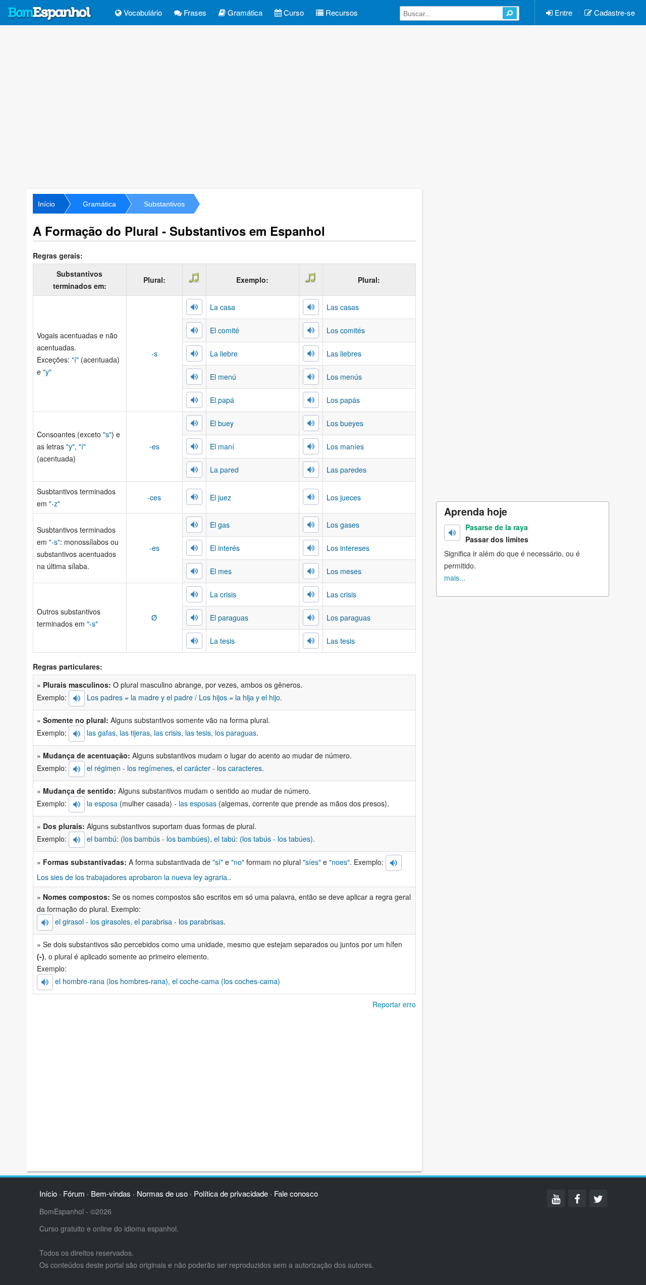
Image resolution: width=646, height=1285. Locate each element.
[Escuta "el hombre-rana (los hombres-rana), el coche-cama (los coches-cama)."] (45, 982)
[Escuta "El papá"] (194, 400)
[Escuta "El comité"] (194, 330)
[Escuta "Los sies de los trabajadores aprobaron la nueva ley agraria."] (394, 863)
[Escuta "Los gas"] (311, 525)
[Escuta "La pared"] (194, 469)
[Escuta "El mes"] (194, 571)
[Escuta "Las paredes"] (311, 469)
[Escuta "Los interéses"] (311, 548)
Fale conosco (296, 1193)
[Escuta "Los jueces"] (311, 497)
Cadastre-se (613, 12)
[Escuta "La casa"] (194, 307)
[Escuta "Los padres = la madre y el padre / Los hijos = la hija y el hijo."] (77, 698)
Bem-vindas (111, 1193)
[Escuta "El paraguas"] (194, 617)
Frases (194, 12)
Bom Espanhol (50, 13)
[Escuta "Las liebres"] (311, 353)
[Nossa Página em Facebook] (577, 1198)
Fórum (74, 1193)
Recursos (341, 12)
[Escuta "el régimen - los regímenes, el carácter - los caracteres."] (77, 769)
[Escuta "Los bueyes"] (311, 423)
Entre (562, 12)
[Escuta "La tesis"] (194, 641)
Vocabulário (142, 12)
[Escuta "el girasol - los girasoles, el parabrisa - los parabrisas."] (45, 922)
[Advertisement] (323, 106)
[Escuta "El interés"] (194, 548)
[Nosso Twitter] (598, 1198)
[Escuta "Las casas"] (311, 307)
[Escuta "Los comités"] (311, 330)
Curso (293, 12)
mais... (454, 578)
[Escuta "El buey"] (194, 423)
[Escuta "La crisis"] (194, 594)
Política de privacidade (231, 1193)
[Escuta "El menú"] (194, 377)
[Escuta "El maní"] (194, 446)
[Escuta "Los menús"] (311, 377)
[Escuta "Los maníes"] (311, 446)
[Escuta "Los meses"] (311, 571)
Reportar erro (394, 1004)
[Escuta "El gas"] (194, 525)
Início (46, 204)
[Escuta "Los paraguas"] (311, 617)
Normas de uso (162, 1193)
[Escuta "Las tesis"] (311, 641)
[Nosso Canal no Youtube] (556, 1198)
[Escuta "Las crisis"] (311, 594)
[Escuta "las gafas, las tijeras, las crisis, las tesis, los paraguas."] (77, 734)
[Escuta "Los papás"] (311, 400)
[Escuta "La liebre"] (194, 353)
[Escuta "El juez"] (194, 497)
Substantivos (164, 204)
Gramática (244, 12)
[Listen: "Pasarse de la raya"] (452, 533)
